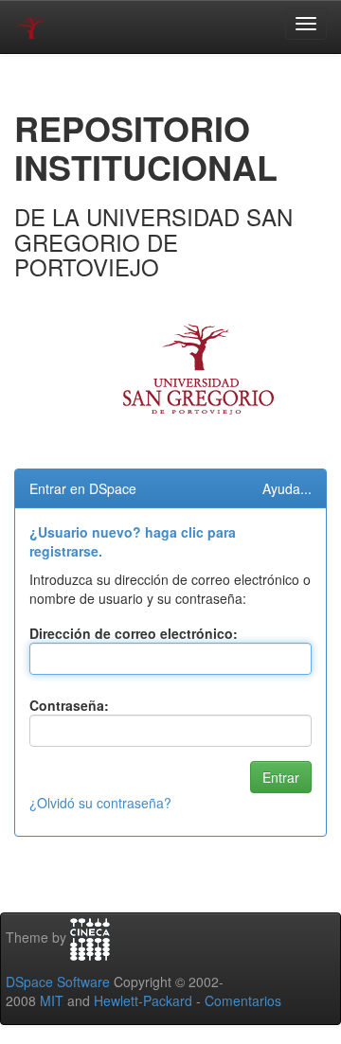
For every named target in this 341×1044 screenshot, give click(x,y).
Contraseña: (69, 705)
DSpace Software (58, 981)
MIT (51, 1000)
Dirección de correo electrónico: (133, 633)
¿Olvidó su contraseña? (100, 802)
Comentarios (243, 1000)
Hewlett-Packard (143, 1000)
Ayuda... (287, 488)
